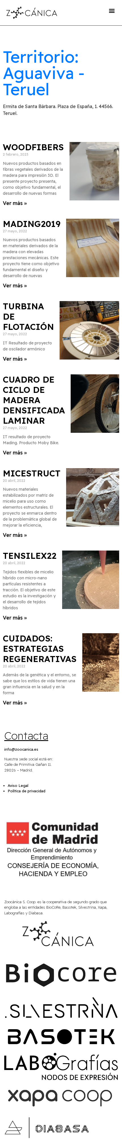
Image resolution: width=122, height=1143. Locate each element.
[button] (111, 10)
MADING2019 (31, 223)
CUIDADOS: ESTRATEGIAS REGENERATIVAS (40, 648)
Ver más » (15, 203)
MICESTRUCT (31, 473)
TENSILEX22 (29, 555)
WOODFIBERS (33, 147)
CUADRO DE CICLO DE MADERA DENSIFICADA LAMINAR (34, 400)
